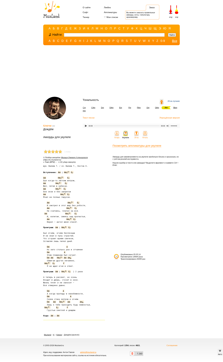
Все (174, 40)
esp (176, 17)
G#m (157, 108)
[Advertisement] (111, 72)
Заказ (152, 7)
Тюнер (86, 17)
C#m (93, 108)
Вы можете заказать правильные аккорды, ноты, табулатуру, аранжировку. (140, 15)
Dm (102, 108)
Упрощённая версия (169, 117)
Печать (145, 137)
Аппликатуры (110, 12)
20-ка (136, 137)
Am (59, 172)
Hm (84, 111)
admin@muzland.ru (88, 352)
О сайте (87, 7)
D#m (111, 108)
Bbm (175, 108)
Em (120, 108)
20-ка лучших (174, 101)
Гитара (116, 137)
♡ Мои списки (111, 17)
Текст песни (89, 117)
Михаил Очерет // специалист (74, 158)
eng (170, 17)
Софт (85, 12)
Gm (148, 108)
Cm (84, 108)
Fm (129, 108)
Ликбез (107, 7)
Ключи (47, 125)
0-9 (162, 40)
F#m (139, 108)
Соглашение (172, 345)
